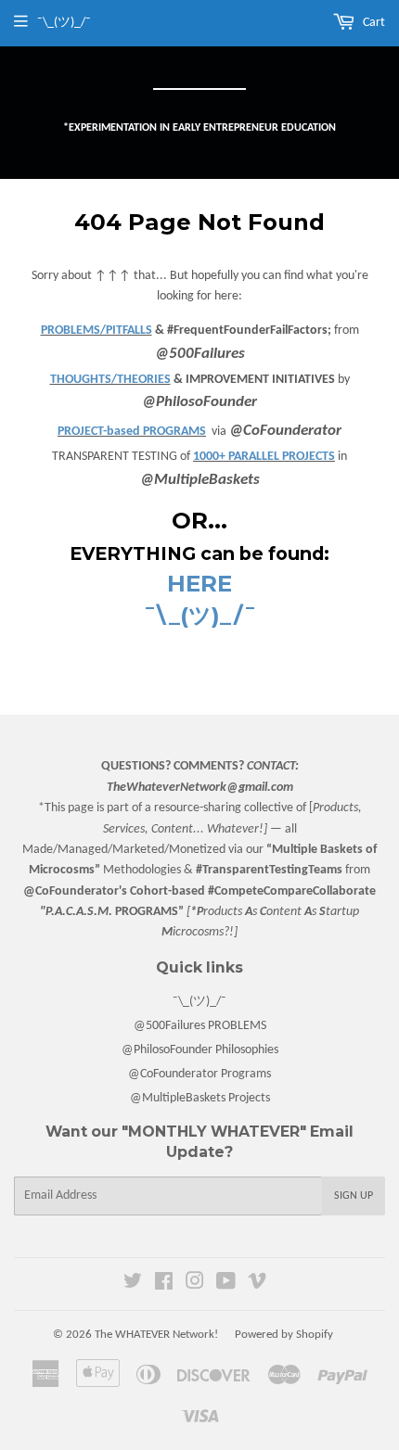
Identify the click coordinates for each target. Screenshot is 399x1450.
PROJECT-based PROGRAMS (132, 432)
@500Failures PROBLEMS (200, 1026)
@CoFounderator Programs (199, 1074)
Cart (372, 23)
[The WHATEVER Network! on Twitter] (132, 1284)
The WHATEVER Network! (156, 1335)
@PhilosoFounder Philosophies (200, 1050)
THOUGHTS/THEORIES (110, 380)
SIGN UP (353, 1196)
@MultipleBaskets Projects (200, 1098)
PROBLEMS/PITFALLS (96, 330)
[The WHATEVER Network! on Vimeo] (257, 1284)
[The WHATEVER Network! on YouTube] (226, 1284)
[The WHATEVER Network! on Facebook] (164, 1284)
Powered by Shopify (284, 1335)
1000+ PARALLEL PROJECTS (264, 457)
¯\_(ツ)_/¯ (199, 1002)
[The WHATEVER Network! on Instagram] (195, 1284)
